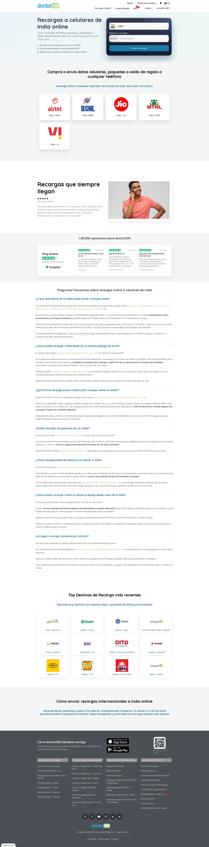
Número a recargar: (118, 33)
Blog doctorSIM (147, 799)
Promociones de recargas (48, 766)
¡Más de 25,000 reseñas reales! (154, 808)
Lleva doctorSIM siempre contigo (61, 742)
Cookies (114, 839)
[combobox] (114, 38)
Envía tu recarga (139, 48)
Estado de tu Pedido (146, 3)
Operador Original (114, 775)
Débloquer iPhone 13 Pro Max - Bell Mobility (121, 801)
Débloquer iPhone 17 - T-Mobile (119, 788)
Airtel (129, 305)
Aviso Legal (104, 839)
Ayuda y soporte (148, 771)
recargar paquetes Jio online (69, 435)
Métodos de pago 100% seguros (155, 785)
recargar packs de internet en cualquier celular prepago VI (84, 467)
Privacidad (91, 839)
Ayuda (130, 3)
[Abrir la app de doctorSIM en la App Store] (117, 741)
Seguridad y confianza (150, 780)
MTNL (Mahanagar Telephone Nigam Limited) (81, 309)
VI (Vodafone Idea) (146, 305)
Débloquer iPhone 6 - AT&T (120, 795)
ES (168, 3)
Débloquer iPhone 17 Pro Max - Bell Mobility (121, 781)
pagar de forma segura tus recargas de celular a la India (119, 397)
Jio (134, 305)
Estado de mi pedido (149, 766)
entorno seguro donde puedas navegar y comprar (100, 549)
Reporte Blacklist (113, 771)
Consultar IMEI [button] (162, 8)
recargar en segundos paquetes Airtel (69, 371)
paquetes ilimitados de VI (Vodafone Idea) (102, 482)
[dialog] (8, 845)
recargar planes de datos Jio (73, 450)
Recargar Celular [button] (102, 8)
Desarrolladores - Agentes (154, 794)
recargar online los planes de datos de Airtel (78, 353)
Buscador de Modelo (115, 766)
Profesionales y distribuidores (153, 789)
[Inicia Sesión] (160, 3)
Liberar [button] (148, 8)
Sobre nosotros (147, 803)
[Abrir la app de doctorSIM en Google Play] (117, 749)
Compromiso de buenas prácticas (155, 775)
